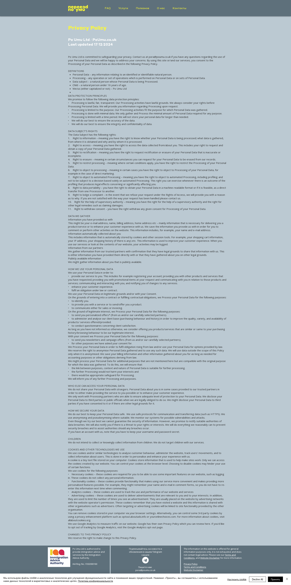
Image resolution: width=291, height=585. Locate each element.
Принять (275, 579)
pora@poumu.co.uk (160, 56)
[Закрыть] (287, 579)
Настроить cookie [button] (236, 579)
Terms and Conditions (195, 566)
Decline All (257, 579)
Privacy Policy (191, 563)
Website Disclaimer (210, 557)
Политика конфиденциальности (95, 580)
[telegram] (145, 560)
